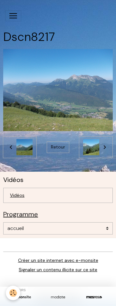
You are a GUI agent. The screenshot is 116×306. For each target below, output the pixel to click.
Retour (58, 147)
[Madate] (58, 297)
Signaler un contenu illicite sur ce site (58, 270)
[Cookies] (13, 293)
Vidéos (17, 195)
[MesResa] (94, 297)
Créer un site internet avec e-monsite (58, 260)
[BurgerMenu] (13, 15)
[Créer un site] (21, 297)
